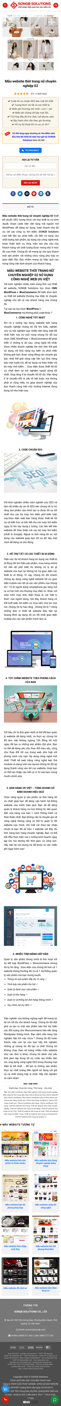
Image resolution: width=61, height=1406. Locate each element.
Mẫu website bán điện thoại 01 (46, 1289)
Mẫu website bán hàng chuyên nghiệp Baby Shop (46, 1163)
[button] (5, 5)
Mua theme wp (51, 1098)
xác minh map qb (41, 1360)
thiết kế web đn (31, 1356)
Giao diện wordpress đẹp (17, 1092)
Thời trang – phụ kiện (42, 1088)
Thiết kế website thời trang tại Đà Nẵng (25, 1109)
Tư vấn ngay (32, 150)
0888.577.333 (26, 1335)
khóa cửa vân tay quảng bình (21, 1364)
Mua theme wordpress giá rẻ (33, 1098)
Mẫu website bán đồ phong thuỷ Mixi (46, 1247)
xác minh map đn (49, 1358)
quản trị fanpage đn (13, 1356)
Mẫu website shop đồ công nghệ (45, 1206)
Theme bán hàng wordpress (37, 1100)
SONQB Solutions (49, 231)
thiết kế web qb (45, 1354)
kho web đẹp (13, 1354)
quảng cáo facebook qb (20, 1362)
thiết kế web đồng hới (22, 1360)
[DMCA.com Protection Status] (30, 1402)
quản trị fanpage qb (48, 1356)
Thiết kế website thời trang (19, 1106)
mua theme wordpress (30, 1358)
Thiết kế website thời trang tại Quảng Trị (30, 1117)
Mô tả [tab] (30, 207)
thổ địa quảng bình (44, 1364)
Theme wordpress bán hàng (28, 1103)
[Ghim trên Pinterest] (34, 193)
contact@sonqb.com (35, 1329)
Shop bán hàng (25, 1088)
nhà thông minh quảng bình (30, 1369)
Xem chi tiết (39, 140)
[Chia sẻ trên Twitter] (20, 193)
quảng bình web (18, 1366)
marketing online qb (42, 1362)
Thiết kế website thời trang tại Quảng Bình (40, 1114)
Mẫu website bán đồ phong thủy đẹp (15, 1206)
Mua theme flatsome (33, 1095)
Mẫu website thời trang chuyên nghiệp (42, 1092)
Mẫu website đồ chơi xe (15, 1288)
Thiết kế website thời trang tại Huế (30, 1111)
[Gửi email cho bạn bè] (27, 193)
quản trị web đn (11, 1358)
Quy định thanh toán (41, 1380)
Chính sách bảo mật (20, 1380)
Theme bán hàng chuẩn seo (14, 1100)
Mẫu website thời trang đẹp (13, 1095)
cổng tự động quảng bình (38, 1366)
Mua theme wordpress (12, 1098)
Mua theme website (50, 1095)
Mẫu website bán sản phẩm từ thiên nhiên (15, 1161)
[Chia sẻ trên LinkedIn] (40, 193)
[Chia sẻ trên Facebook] (13, 193)
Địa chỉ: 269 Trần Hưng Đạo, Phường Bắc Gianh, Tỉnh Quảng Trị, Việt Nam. (32, 1322)
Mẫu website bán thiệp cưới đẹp (15, 1247)
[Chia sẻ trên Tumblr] (48, 193)
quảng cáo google (28, 1354)
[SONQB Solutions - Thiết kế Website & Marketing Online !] (30, 5)
